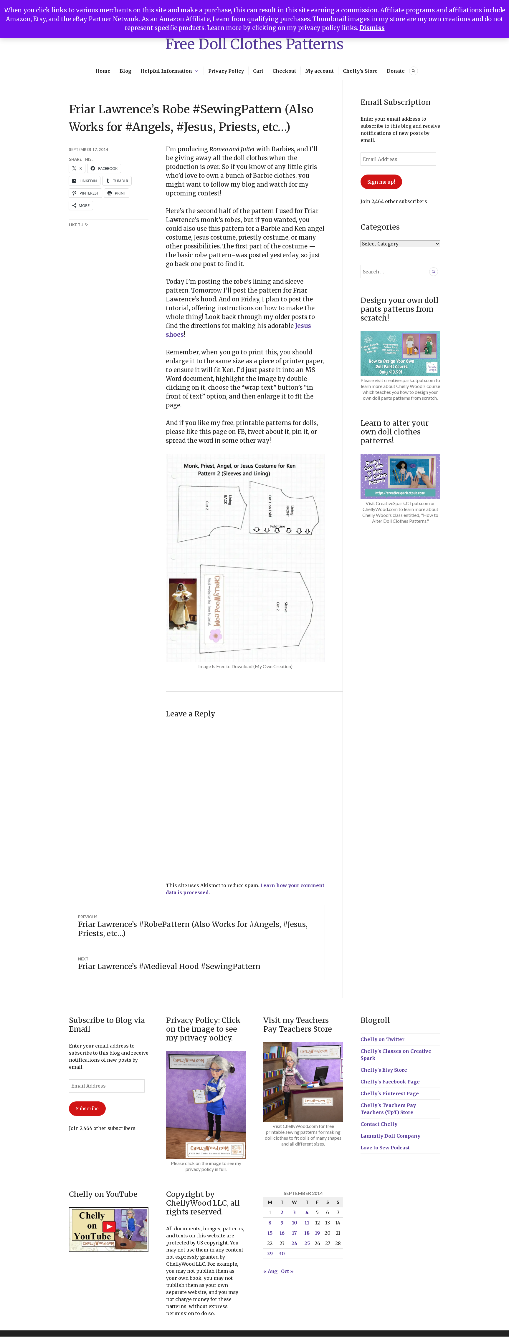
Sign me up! (381, 182)
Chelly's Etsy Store (384, 1070)
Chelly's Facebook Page (390, 1082)
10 (294, 1223)
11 (307, 1223)
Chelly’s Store (360, 71)
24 (294, 1243)
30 (282, 1254)
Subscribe (87, 1108)
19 (317, 1233)
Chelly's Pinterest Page (390, 1093)
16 (282, 1233)
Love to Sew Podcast (385, 1148)
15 (269, 1233)
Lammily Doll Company (390, 1136)
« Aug (270, 1271)
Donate (396, 71)
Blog (125, 71)
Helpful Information (166, 71)
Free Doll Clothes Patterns (254, 44)
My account (319, 71)
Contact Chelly (379, 1124)
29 (270, 1254)
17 (294, 1233)
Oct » (287, 1271)
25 (307, 1243)
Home (102, 71)
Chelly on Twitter (382, 1039)
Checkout (284, 71)
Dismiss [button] (372, 27)
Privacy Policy (226, 71)
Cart (258, 71)
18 (307, 1233)
